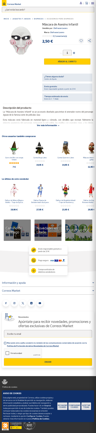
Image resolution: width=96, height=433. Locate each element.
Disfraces (39, 19)
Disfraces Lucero (60, 28)
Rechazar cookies (62, 406)
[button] (74, 53)
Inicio (6, 19)
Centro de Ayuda (50, 79)
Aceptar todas (86, 406)
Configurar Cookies (74, 406)
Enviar (48, 362)
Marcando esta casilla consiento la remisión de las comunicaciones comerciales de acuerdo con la (47, 344)
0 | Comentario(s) (60, 36)
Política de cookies (9, 387)
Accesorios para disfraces (60, 19)
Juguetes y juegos (21, 19)
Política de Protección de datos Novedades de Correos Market (33, 346)
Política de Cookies (40, 419)
